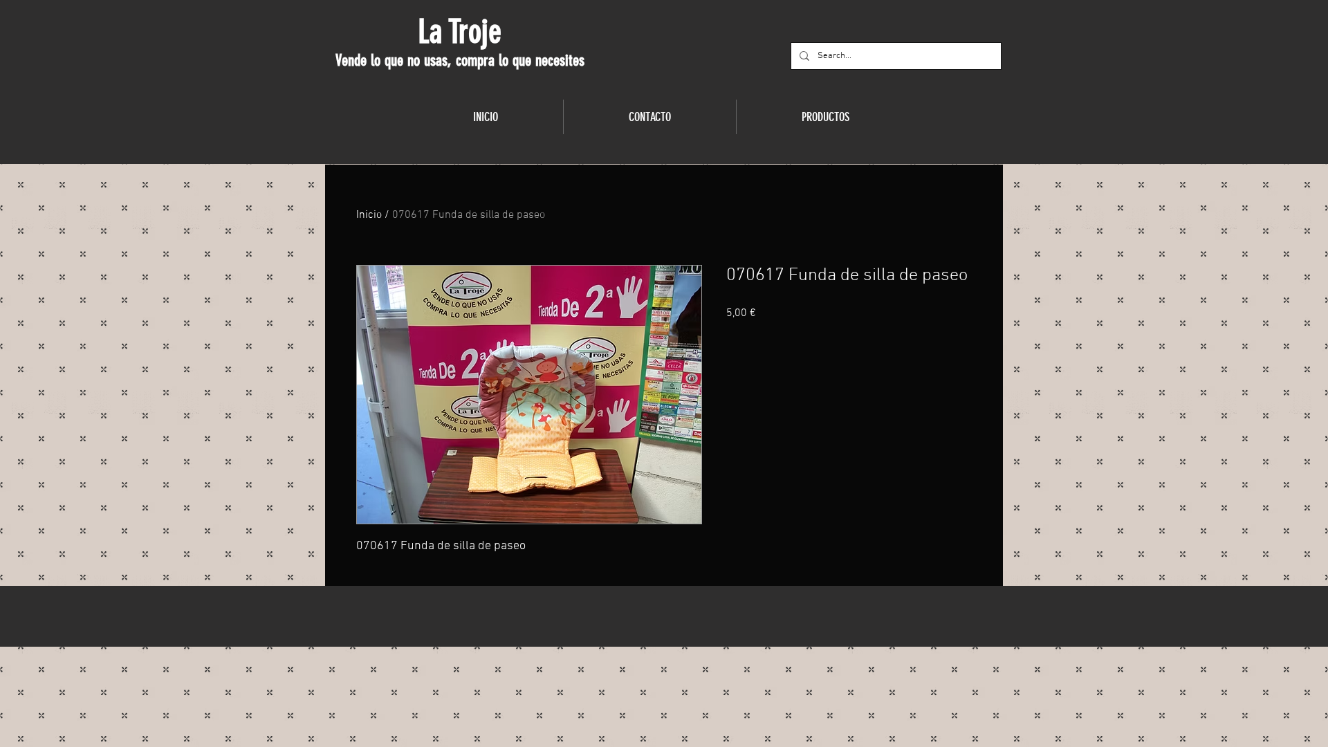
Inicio (369, 215)
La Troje (459, 31)
